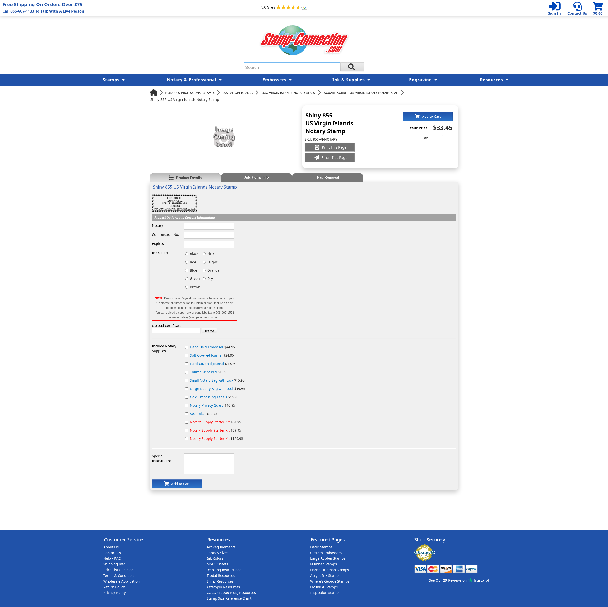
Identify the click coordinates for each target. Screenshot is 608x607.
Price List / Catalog (118, 569)
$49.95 (213, 363)
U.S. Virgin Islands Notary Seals (288, 92)
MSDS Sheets (217, 564)
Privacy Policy (114, 592)
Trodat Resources (221, 575)
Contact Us (577, 13)
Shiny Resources (220, 581)
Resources (492, 80)
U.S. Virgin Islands (237, 92)
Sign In (554, 13)
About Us (111, 546)
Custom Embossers (326, 552)
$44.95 (212, 347)
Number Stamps (323, 564)
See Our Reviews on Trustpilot (459, 580)
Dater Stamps (321, 546)
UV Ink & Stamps (324, 586)
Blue (193, 270)
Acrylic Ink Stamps (325, 575)
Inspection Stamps (325, 592)
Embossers (275, 80)
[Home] (153, 92)
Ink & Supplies (349, 80)
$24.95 (212, 355)
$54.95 (215, 422)
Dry (210, 278)
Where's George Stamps (329, 581)
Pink (210, 253)
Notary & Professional (192, 80)
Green (195, 278)
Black (194, 253)
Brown (195, 287)
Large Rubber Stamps (327, 558)
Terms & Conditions (119, 575)
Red (193, 262)
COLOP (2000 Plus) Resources (231, 592)
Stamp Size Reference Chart (229, 598)
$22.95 (203, 413)
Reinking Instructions (224, 569)
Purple (212, 262)
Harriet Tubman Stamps (329, 569)
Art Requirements (221, 546)
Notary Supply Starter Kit (210, 422)
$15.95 (209, 372)
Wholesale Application (121, 581)
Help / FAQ (112, 558)
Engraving (421, 80)
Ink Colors (215, 558)
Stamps (112, 80)
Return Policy (114, 586)
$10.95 (212, 405)
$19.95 (217, 388)
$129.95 (216, 438)
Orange (213, 270)
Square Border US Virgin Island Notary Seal (361, 92)
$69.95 (215, 430)
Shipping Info (114, 564)
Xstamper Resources (223, 586)
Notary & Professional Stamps (190, 92)
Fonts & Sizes (217, 552)
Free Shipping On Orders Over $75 (43, 7)
